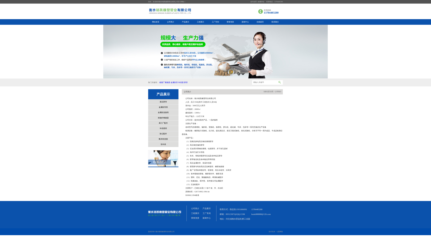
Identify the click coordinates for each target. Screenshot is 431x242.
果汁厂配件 (163, 123)
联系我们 (275, 22)
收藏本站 (261, 2)
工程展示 (200, 22)
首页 (271, 91)
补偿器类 (163, 128)
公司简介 (170, 22)
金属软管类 (163, 107)
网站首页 (155, 22)
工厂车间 (215, 22)
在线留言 (260, 22)
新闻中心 (245, 22)
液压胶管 (163, 102)
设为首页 (253, 2)
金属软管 (174, 82)
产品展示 (185, 22)
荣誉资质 (230, 22)
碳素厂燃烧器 (164, 82)
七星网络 (280, 231)
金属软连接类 (163, 112)
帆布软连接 (163, 139)
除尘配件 (163, 134)
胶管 (186, 82)
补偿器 (181, 82)
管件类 (163, 144)
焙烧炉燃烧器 (163, 118)
